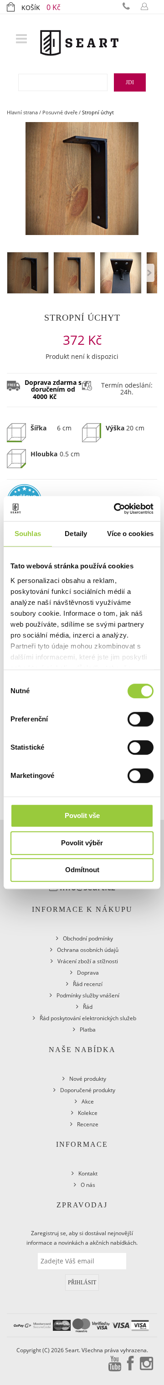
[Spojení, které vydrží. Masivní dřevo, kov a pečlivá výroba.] (79, 37)
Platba (88, 1029)
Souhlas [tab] (28, 533)
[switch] (141, 719)
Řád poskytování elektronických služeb (88, 1018)
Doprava (88, 972)
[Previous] (148, 273)
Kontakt (87, 1173)
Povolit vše (82, 815)
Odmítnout (82, 870)
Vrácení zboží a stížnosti (87, 961)
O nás (88, 1185)
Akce (88, 1101)
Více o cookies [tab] (130, 533)
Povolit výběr (82, 843)
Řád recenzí (87, 984)
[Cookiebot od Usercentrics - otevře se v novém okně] (116, 509)
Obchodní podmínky (88, 938)
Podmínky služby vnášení (87, 995)
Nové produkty (87, 1079)
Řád (87, 1007)
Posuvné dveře (59, 112)
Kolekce (87, 1113)
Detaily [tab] (76, 533)
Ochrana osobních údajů (87, 950)
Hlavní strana (22, 112)
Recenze (87, 1124)
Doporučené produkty (87, 1090)
